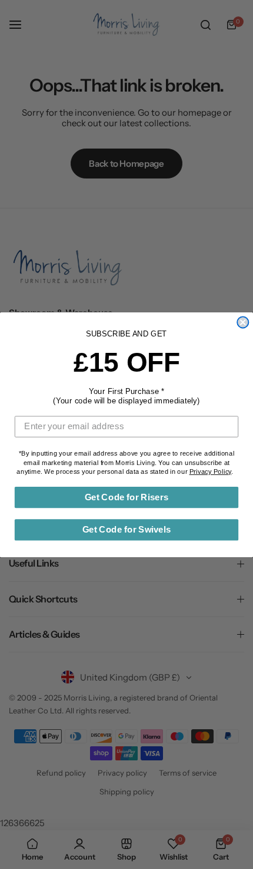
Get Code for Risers (126, 496)
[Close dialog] (242, 322)
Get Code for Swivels (126, 529)
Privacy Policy (210, 471)
